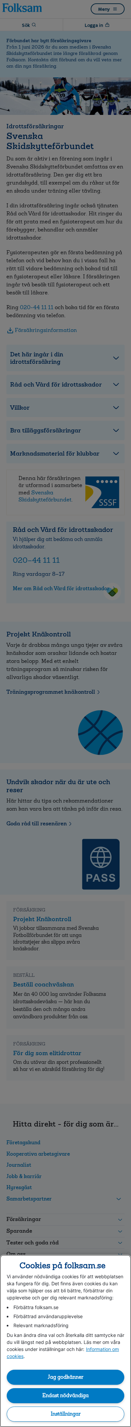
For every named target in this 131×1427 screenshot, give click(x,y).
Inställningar (66, 1414)
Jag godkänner (65, 1377)
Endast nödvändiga (65, 1395)
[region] (65, 1341)
